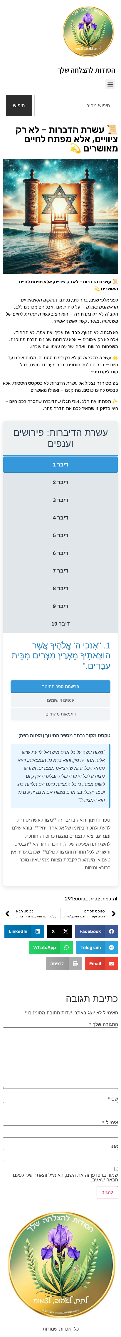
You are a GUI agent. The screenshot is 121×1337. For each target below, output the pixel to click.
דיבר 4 (60, 518)
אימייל (110, 1122)
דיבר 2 (60, 482)
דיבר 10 (60, 624)
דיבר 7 (60, 571)
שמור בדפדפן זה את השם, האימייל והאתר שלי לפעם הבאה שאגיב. (65, 1177)
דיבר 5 (60, 535)
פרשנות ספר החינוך (60, 686)
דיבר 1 (60, 465)
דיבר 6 (60, 553)
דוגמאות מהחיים (61, 713)
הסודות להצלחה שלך (86, 70)
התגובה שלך (103, 1024)
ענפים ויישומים (60, 700)
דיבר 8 (60, 588)
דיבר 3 (60, 500)
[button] (110, 84)
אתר (113, 1146)
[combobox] (74, 105)
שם (112, 1098)
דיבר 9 (60, 606)
